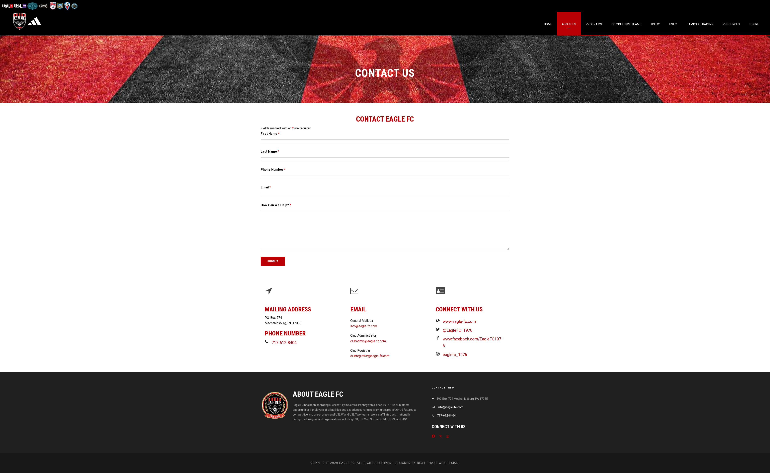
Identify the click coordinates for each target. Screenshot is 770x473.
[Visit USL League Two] (8, 6)
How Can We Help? (276, 205)
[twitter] (440, 436)
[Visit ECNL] (32, 6)
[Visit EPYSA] (59, 6)
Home (548, 24)
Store (754, 24)
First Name (270, 134)
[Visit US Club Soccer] (44, 6)
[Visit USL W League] (20, 6)
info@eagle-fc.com (363, 326)
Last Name (270, 151)
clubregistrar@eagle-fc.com (369, 356)
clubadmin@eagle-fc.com (368, 341)
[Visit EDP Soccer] (67, 6)
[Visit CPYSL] (74, 6)
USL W (655, 24)
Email (266, 187)
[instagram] (447, 436)
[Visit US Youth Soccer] (52, 6)
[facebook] (433, 436)
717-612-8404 (446, 415)
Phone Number (273, 169)
